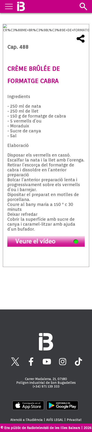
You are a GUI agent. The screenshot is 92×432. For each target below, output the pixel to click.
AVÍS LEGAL (54, 420)
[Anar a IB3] (21, 6)
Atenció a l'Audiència (26, 420)
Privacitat (74, 420)
